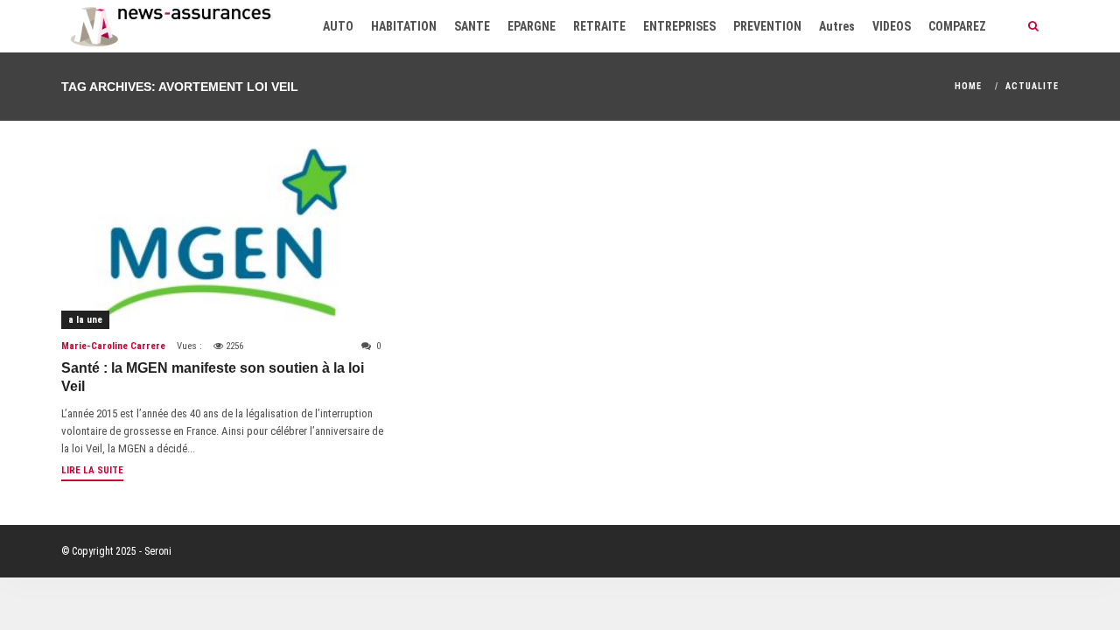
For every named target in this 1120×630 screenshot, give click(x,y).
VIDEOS (891, 26)
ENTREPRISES (679, 26)
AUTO (338, 26)
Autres (837, 26)
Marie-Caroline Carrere (113, 346)
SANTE (472, 26)
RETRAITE (599, 26)
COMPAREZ (957, 26)
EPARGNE (532, 26)
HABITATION (404, 26)
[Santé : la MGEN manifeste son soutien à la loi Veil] (223, 238)
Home (968, 86)
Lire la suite (92, 470)
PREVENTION (767, 26)
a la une (85, 320)
